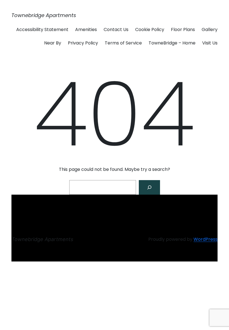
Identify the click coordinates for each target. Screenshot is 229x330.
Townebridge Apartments (43, 15)
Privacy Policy (83, 43)
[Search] (149, 187)
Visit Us (210, 43)
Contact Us (116, 29)
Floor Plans (183, 29)
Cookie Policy (149, 29)
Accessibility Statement (42, 29)
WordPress (206, 239)
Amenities (86, 29)
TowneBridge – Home (172, 43)
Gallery (210, 29)
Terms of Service (123, 43)
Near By (52, 43)
